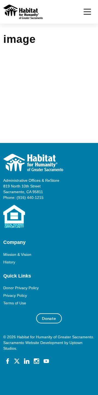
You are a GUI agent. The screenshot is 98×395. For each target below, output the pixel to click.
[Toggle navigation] (87, 11)
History (9, 262)
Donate (49, 318)
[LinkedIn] (27, 360)
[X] (17, 360)
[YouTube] (46, 360)
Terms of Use (14, 303)
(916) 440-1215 (30, 197)
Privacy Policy (15, 295)
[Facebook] (7, 360)
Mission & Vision (17, 254)
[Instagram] (36, 360)
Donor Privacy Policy (21, 288)
